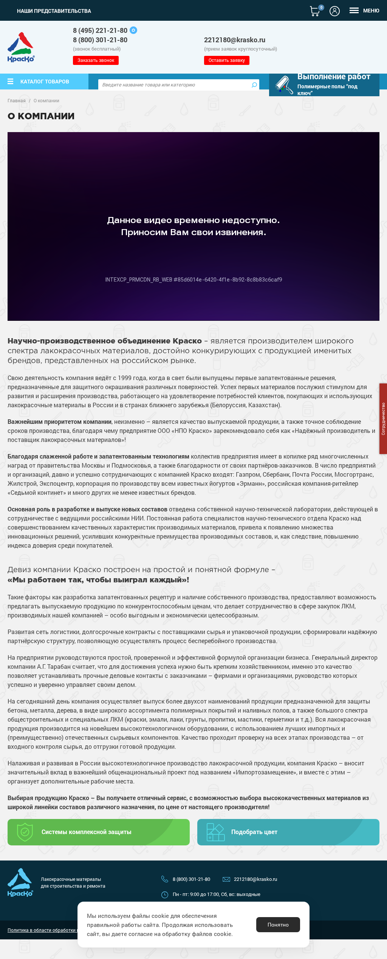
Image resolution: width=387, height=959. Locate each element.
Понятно (278, 925)
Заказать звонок (95, 60)
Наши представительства (54, 11)
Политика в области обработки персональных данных (66, 930)
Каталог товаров (44, 81)
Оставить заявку (227, 60)
